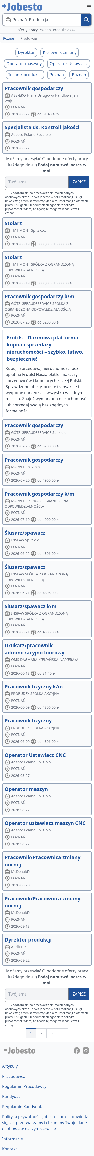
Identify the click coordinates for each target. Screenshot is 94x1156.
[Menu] (89, 7)
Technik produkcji (25, 74)
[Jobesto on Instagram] (86, 1050)
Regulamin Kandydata (23, 1106)
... (62, 1033)
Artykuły (10, 1066)
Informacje (12, 1139)
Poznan (57, 74)
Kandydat (11, 1096)
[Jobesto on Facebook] (77, 1050)
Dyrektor (26, 52)
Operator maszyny (24, 63)
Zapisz (79, 182)
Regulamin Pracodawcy (24, 1086)
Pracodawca (13, 1076)
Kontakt (9, 1149)
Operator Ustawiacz (69, 63)
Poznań (9, 38)
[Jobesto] (22, 6)
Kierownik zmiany (59, 52)
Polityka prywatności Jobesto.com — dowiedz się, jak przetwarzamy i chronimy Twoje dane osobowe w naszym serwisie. (45, 1123)
